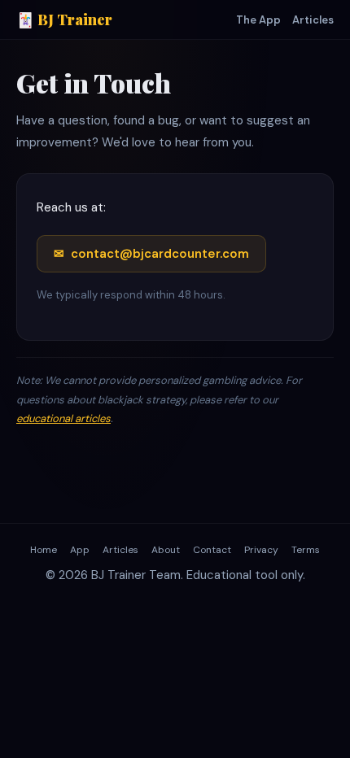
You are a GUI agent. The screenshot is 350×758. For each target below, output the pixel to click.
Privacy (261, 549)
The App (258, 20)
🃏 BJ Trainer (64, 19)
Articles (313, 20)
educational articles (63, 418)
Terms (305, 549)
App (80, 549)
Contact (212, 549)
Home (43, 549)
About (165, 549)
